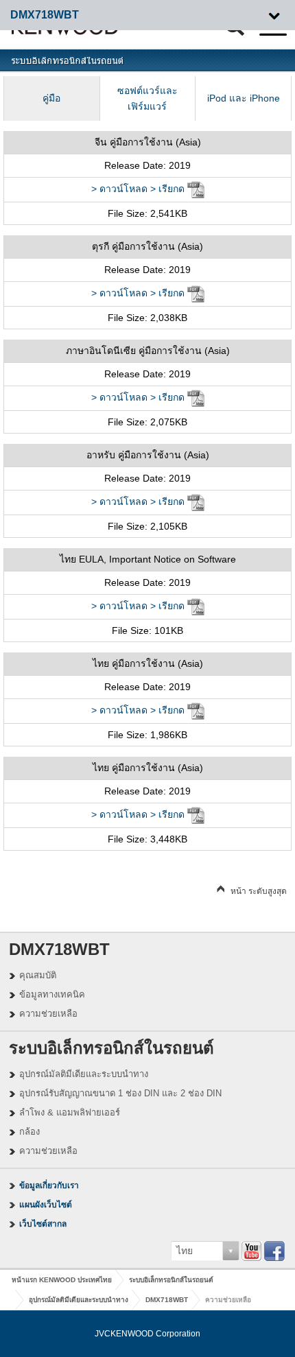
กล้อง (29, 1131)
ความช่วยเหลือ (48, 1013)
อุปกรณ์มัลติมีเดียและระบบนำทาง (83, 1074)
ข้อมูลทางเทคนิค (52, 994)
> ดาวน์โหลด (119, 188)
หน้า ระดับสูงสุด (259, 891)
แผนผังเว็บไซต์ (45, 1205)
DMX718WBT (166, 1299)
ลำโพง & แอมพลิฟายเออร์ (69, 1112)
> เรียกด (167, 188)
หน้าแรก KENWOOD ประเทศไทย (62, 1280)
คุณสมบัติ (37, 975)
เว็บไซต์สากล (43, 1224)
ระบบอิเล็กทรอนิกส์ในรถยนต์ (171, 1280)
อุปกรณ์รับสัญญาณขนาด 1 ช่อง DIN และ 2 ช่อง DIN (120, 1093)
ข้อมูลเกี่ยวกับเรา (49, 1185)
